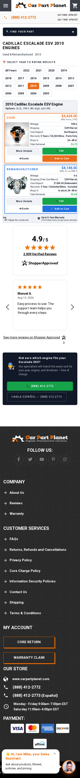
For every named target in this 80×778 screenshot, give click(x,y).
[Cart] (75, 6)
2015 (46, 78)
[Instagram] (65, 459)
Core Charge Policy (25, 571)
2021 (39, 70)
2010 (33, 85)
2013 (71, 78)
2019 (64, 70)
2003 (46, 93)
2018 (8, 78)
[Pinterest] (53, 459)
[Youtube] (42, 459)
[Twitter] (30, 459)
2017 (21, 78)
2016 (33, 78)
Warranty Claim (29, 658)
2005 (21, 93)
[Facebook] (19, 459)
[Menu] (5, 5)
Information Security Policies (33, 581)
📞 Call (60, 151)
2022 (26, 70)
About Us (17, 493)
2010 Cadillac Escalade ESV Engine (34, 104)
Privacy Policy (21, 560)
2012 (8, 85)
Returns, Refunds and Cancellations (38, 550)
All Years (11, 70)
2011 (21, 85)
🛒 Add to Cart (59, 158)
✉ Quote (24, 158)
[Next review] (72, 307)
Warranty (17, 514)
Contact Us (18, 592)
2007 (71, 85)
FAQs (14, 539)
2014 (58, 78)
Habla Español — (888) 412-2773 (37, 396)
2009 (46, 85)
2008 (58, 85)
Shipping (17, 602)
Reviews (16, 503)
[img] (40, 247)
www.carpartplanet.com (30, 679)
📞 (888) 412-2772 (40, 386)
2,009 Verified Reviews (40, 254)
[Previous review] (7, 307)
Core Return (29, 642)
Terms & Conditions (25, 613)
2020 (51, 70)
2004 (33, 93)
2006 (8, 93)
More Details (24, 151)
